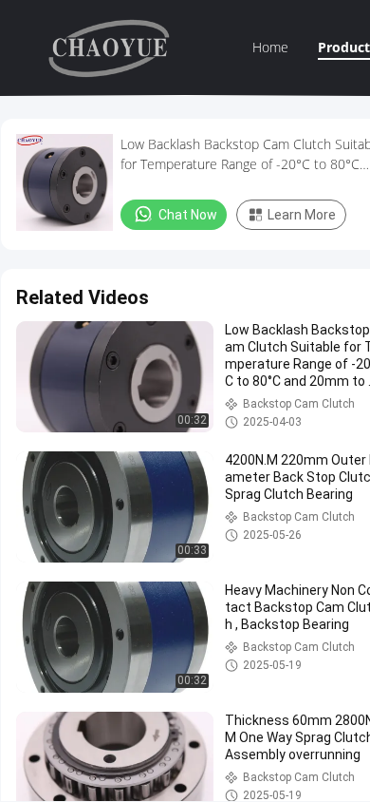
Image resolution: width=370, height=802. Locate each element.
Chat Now (187, 214)
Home (270, 47)
